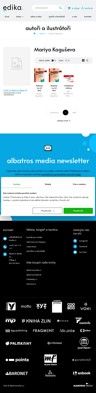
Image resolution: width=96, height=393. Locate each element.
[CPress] (63, 320)
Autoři (42, 33)
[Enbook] (82, 373)
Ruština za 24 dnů (39, 88)
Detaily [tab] (48, 184)
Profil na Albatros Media (14, 90)
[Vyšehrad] (54, 343)
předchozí (54, 112)
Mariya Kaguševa (39, 94)
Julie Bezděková (68, 92)
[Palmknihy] (18, 343)
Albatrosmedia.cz (33, 270)
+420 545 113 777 (15, 247)
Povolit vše (78, 211)
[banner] (13, 8)
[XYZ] (41, 306)
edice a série (35, 16)
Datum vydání (44, 60)
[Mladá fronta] (50, 360)
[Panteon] (84, 343)
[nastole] (83, 320)
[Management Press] (10, 320)
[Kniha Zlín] (36, 320)
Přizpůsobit (46, 211)
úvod (7, 16)
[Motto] (26, 306)
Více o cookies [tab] (79, 184)
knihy (19, 16)
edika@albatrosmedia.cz (15, 239)
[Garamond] (81, 360)
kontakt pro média (34, 237)
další (74, 112)
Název (61, 60)
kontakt (87, 16)
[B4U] (16, 330)
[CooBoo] (71, 306)
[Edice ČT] (85, 330)
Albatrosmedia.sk (33, 274)
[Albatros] (10, 306)
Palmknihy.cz (31, 279)
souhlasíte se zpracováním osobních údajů (61, 174)
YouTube (83, 252)
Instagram (83, 240)
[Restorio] (50, 373)
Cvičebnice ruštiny (68, 86)
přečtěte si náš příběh (35, 251)
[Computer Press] (57, 306)
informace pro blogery (36, 242)
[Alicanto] (67, 330)
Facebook (83, 246)
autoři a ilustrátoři (57, 16)
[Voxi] (85, 306)
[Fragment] (43, 330)
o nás (74, 16)
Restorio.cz (31, 284)
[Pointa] (17, 360)
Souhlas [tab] (16, 184)
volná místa (31, 246)
